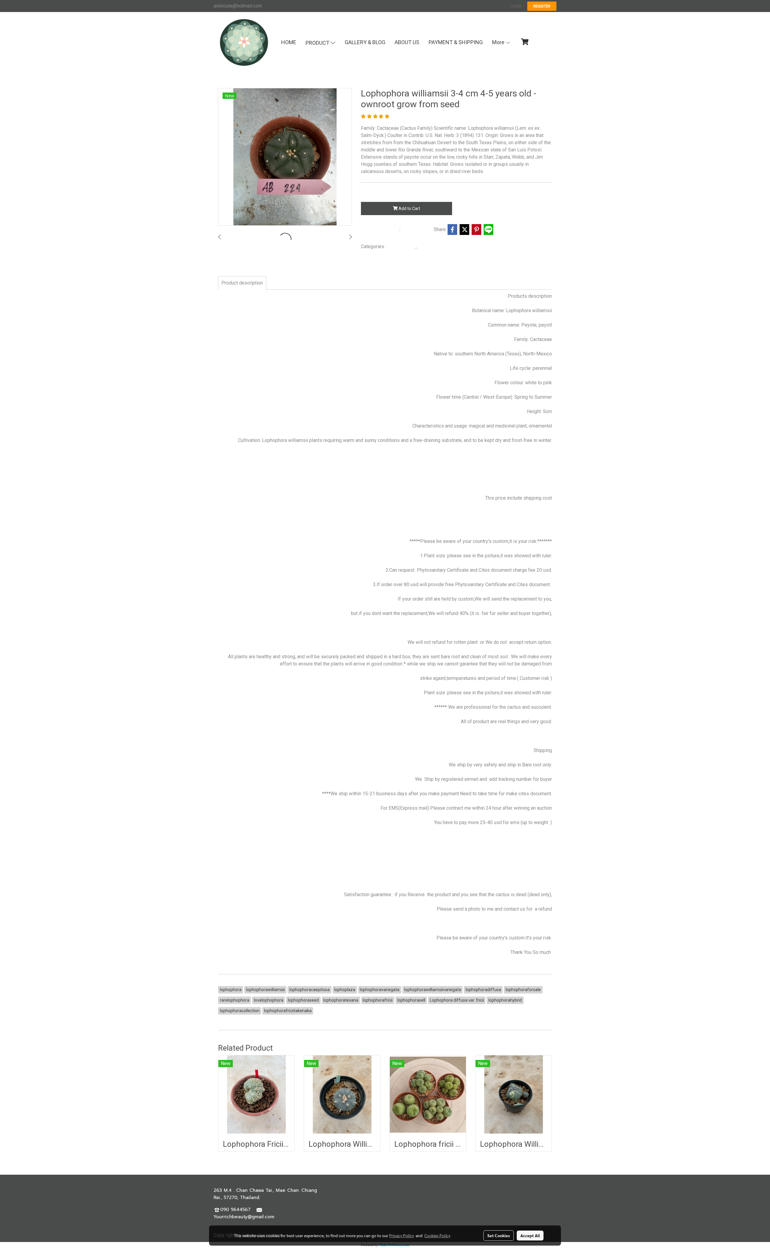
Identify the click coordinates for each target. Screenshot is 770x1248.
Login (515, 6)
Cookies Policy (437, 1235)
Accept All (530, 1235)
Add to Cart (409, 208)
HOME (288, 42)
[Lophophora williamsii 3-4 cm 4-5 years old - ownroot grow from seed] (285, 157)
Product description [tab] (242, 283)
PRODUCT (318, 43)
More (499, 42)
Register (541, 6)
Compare (418, 229)
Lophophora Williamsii (439, 246)
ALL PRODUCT (401, 246)
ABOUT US (407, 42)
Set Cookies (498, 1235)
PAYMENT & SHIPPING (456, 42)
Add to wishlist (379, 229)
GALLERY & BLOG (365, 42)
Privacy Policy (401, 1235)
